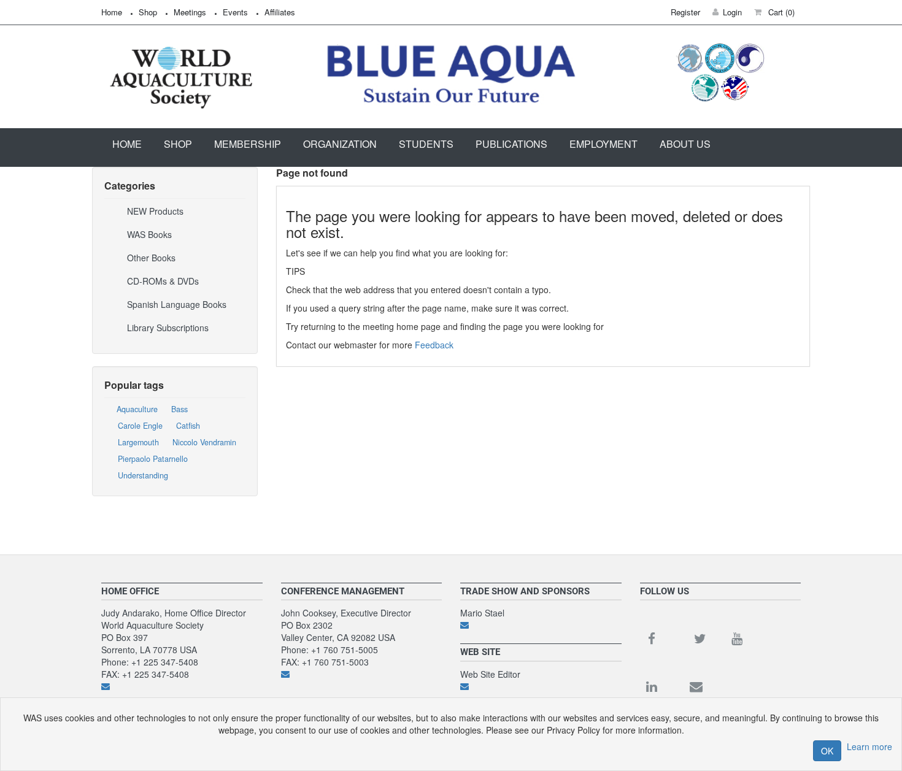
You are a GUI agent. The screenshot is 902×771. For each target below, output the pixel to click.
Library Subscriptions (168, 327)
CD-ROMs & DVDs (163, 281)
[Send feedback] (182, 686)
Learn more (869, 746)
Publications (511, 144)
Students (426, 144)
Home (111, 12)
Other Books (151, 257)
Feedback (434, 345)
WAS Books (149, 234)
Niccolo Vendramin (204, 442)
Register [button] (685, 12)
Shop (148, 12)
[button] (774, 12)
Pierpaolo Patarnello (153, 458)
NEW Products (155, 211)
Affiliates (279, 12)
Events (235, 12)
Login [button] (732, 12)
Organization (340, 144)
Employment (603, 144)
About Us (685, 144)
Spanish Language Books (176, 304)
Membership (247, 144)
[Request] (541, 625)
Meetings (190, 12)
